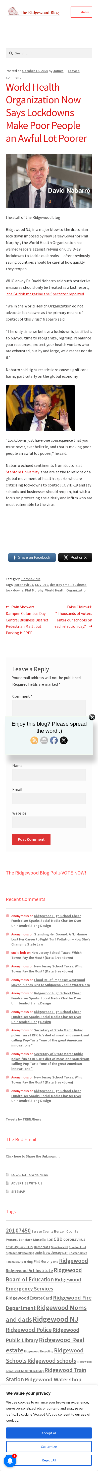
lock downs (14, 590)
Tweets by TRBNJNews (23, 1119)
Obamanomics (78, 1253)
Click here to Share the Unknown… (33, 1156)
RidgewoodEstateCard (29, 1298)
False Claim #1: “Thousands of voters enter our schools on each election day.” (73, 616)
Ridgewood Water (46, 1379)
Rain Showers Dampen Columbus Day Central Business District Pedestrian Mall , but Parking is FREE (27, 620)
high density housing (20, 1253)
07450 (23, 1230)
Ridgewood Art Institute (29, 1270)
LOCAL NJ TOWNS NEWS (29, 1174)
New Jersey (52, 1252)
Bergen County (42, 1231)
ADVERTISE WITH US (26, 1183)
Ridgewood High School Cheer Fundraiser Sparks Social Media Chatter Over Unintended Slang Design (46, 921)
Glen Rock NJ (59, 1247)
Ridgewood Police (29, 1329)
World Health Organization (66, 590)
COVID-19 (12, 1247)
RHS (55, 1262)
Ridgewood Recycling (38, 1351)
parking (27, 1261)
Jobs (38, 1253)
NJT (65, 1253)
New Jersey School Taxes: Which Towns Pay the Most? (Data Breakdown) (46, 955)
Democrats (42, 1247)
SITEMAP (18, 1191)
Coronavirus (30, 579)
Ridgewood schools (51, 1360)
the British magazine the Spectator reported (45, 293)
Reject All (49, 1460)
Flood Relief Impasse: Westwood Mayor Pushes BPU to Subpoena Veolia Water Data (50, 982)
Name (17, 765)
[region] (49, 1428)
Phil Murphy (34, 590)
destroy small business (68, 584)
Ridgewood (73, 1260)
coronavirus (23, 584)
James (58, 70)
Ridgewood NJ (55, 1319)
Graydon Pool (77, 1247)
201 (10, 1230)
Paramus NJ (13, 1262)
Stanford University (22, 471)
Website (19, 813)
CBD (58, 1239)
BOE (49, 1239)
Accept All (49, 1433)
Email (17, 789)
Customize (49, 1446)
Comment (22, 696)
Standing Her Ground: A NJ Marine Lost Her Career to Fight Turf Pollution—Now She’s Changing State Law (50, 939)
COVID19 (41, 584)
